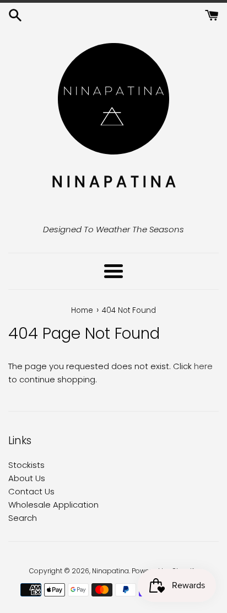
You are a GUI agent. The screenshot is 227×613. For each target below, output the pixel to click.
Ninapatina (110, 570)
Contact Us (31, 491)
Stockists (26, 465)
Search (22, 518)
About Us (26, 478)
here (203, 366)
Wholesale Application (53, 504)
